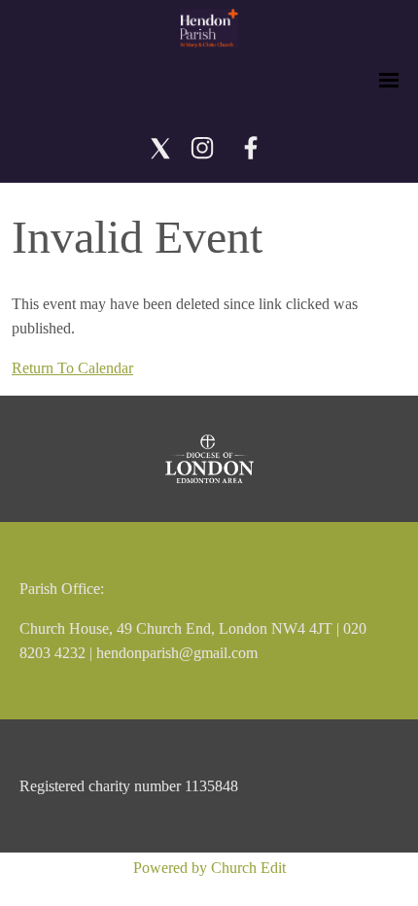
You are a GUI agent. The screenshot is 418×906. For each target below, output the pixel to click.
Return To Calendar (72, 368)
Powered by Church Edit (209, 867)
